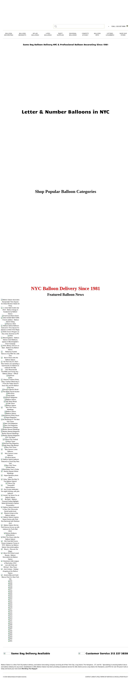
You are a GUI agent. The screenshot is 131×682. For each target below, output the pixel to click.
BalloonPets (97, 34)
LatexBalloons (48, 34)
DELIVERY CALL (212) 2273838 (9, 88)
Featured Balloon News (65, 294)
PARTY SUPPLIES (60, 34)
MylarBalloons (35, 34)
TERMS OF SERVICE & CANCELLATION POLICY (114, 677)
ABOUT (94, 677)
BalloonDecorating (8, 34)
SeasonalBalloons (73, 34)
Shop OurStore (123, 34)
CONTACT (88, 677)
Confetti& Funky (85, 34)
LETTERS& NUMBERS (110, 34)
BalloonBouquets (22, 34)
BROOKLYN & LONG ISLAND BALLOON (10, 74)
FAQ (98, 677)
